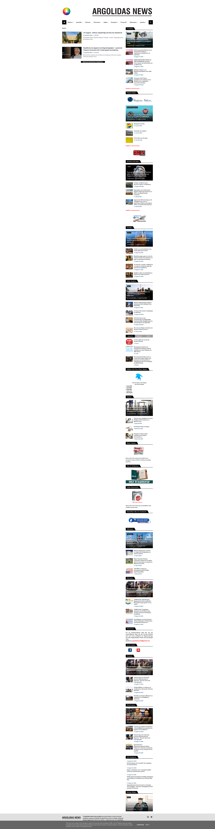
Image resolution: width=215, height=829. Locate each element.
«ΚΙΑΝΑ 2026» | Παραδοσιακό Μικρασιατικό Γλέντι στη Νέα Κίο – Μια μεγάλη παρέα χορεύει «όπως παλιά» (143, 602)
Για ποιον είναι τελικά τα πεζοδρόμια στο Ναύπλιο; (143, 311)
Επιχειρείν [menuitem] (114, 22)
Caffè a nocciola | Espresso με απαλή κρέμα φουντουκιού (142, 249)
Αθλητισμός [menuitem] (133, 22)
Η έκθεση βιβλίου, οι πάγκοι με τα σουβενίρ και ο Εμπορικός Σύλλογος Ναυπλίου (143, 689)
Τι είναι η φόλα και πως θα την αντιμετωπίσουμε (141, 340)
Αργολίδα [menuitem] (79, 22)
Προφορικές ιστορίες (139, 124)
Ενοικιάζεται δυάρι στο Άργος (141, 426)
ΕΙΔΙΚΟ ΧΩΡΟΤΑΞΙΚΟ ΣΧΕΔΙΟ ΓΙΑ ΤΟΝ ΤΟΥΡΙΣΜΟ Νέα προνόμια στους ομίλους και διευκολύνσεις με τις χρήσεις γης (143, 62)
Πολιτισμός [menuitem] (97, 22)
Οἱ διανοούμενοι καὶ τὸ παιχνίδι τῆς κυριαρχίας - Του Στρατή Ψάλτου (139, 763)
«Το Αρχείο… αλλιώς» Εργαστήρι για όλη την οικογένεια (102, 33)
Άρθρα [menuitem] (105, 22)
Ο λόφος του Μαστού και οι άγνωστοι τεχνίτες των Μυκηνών (142, 183)
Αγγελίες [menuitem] (142, 22)
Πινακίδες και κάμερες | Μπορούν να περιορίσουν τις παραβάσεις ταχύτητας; (138, 294)
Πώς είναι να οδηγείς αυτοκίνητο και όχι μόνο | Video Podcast (143, 328)
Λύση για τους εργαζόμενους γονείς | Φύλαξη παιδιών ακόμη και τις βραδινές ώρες (143, 420)
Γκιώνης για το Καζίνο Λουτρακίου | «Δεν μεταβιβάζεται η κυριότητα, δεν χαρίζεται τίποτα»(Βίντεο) (143, 728)
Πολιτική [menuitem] (87, 22)
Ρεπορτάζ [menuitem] (123, 22)
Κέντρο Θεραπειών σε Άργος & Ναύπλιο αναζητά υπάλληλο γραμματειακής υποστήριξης (137, 409)
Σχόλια (148, 336)
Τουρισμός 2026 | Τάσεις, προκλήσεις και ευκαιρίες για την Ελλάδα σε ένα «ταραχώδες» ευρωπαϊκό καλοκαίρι (142, 80)
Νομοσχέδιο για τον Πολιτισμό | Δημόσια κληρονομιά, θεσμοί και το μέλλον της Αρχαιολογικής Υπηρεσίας (143, 192)
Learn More (140, 824)
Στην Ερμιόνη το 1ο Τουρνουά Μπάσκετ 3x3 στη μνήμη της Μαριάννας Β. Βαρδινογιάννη (139, 542)
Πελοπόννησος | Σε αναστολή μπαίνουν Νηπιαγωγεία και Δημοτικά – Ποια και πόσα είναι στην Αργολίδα (142, 680)
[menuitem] (64, 22)
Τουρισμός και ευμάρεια (140, 131)
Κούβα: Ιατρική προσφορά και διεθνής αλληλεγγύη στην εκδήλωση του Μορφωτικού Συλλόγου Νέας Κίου (139, 591)
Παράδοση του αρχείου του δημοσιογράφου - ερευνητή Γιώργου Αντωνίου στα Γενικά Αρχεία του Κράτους (102, 49)
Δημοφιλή (130, 336)
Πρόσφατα (139, 336)
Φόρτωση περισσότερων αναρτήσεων (93, 62)
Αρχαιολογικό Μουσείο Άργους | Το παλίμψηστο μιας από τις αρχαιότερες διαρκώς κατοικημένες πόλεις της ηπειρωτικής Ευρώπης (143, 202)
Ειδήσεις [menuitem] (70, 22)
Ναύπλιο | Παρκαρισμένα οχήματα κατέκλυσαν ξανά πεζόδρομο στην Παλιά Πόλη (143, 304)
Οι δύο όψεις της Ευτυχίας (141, 138)
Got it (147, 824)
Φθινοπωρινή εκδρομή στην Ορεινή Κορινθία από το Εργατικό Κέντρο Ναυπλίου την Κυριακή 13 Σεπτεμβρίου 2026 (139, 40)
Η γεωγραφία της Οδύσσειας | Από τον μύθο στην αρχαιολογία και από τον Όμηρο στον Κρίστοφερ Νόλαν (139, 174)
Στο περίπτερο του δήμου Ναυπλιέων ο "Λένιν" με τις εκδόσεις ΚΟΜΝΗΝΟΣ (139, 116)
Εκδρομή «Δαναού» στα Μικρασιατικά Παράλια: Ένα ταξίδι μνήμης (143, 71)
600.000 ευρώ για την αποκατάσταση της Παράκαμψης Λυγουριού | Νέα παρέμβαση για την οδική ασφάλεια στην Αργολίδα (143, 320)
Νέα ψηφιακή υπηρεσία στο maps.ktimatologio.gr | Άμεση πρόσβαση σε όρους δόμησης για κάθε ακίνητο (142, 349)
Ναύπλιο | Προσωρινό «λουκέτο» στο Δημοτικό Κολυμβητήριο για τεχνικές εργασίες (142, 552)
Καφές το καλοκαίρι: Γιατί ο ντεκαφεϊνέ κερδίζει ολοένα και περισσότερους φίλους (139, 240)
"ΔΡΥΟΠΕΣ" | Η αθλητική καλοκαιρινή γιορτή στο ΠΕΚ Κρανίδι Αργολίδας (141, 570)
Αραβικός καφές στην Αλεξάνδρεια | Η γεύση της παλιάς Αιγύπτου (143, 273)
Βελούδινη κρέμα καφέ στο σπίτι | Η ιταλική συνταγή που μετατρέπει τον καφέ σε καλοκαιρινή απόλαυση (143, 257)
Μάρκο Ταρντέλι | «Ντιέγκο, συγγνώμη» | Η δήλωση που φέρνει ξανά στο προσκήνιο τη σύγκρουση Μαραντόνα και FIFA (143, 561)
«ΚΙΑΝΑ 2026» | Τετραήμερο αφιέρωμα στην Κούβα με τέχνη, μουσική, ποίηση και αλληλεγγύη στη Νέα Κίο (142, 612)
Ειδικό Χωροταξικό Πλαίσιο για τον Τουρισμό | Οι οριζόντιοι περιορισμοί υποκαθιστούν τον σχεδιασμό (143, 52)
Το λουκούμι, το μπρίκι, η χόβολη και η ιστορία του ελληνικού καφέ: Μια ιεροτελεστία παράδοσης (143, 266)
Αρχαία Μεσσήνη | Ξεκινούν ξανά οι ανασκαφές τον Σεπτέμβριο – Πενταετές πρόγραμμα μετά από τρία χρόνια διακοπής (138, 716)
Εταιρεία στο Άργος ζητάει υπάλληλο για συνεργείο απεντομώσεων (140, 435)
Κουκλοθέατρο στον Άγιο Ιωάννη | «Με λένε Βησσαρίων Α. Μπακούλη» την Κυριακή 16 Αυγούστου (143, 621)
